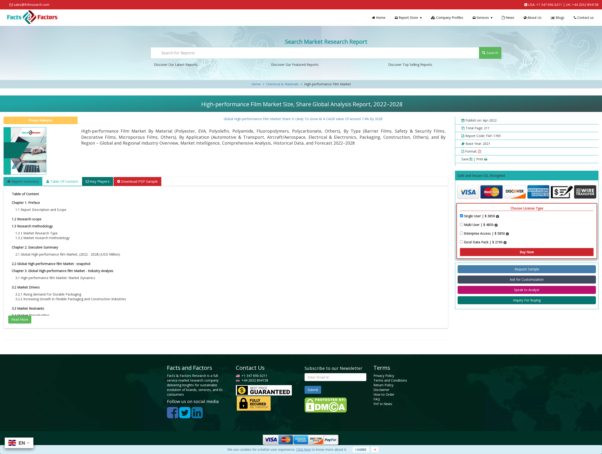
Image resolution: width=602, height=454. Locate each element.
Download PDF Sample (139, 181)
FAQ (376, 399)
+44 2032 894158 (585, 4)
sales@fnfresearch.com (31, 4)
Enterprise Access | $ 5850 (485, 233)
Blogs (559, 17)
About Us (534, 17)
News (509, 17)
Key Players (99, 181)
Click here (303, 449)
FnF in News (382, 404)
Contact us (585, 17)
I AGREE (361, 449)
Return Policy (383, 385)
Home (380, 17)
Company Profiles (449, 17)
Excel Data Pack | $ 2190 (483, 242)
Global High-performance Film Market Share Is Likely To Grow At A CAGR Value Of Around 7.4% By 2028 (291, 119)
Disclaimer (381, 389)
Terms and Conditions (390, 380)
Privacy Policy (383, 375)
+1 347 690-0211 (549, 4)
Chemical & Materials (282, 84)
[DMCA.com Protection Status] (326, 404)
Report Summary (24, 181)
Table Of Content (63, 181)
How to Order (383, 394)
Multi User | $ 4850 (479, 224)
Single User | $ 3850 (480, 216)
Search (492, 53)
